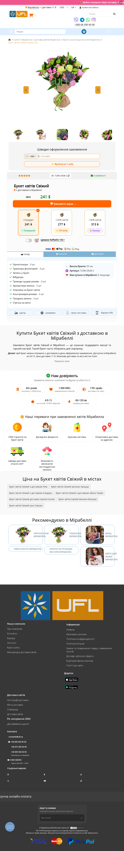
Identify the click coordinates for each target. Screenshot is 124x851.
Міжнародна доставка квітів (21, 652)
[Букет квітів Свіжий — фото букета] (62, 81)
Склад (26, 254)
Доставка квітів (15, 714)
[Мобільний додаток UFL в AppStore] (72, 679)
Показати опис (62, 361)
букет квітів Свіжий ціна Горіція (25, 505)
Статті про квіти (74, 665)
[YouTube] (45, 781)
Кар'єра (11, 638)
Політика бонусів (75, 643)
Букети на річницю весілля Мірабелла (61, 550)
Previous (26, 90)
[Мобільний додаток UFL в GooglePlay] (72, 686)
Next (98, 90)
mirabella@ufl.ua (16, 736)
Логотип (11, 642)
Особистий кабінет (90, 7)
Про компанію (14, 628)
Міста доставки (15, 704)
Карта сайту (13, 647)
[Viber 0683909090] (76, 21)
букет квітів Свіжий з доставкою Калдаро (30, 493)
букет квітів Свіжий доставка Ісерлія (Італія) (32, 499)
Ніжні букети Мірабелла (27, 548)
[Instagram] (94, 21)
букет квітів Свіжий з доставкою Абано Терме (79, 493)
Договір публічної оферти (80, 656)
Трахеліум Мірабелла (74, 535)
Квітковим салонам (76, 634)
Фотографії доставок (18, 700)
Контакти (12, 633)
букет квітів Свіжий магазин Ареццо (70, 486)
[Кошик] (32, 16)
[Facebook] (45, 774)
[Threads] (81, 774)
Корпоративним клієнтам (79, 660)
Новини (70, 629)
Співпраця (12, 709)
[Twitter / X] (8, 781)
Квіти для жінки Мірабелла (110, 556)
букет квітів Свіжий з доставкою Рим (28, 486)
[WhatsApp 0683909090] (88, 21)
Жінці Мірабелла (110, 535)
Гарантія (62, 254)
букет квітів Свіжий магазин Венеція (78, 499)
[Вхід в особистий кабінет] (80, 7)
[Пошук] (114, 14)
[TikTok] (81, 781)
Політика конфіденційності (80, 638)
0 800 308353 (15, 760)
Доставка (99, 254)
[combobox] (30, 156)
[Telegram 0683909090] (82, 21)
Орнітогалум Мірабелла (38, 535)
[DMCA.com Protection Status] (77, 828)
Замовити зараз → (64, 203)
